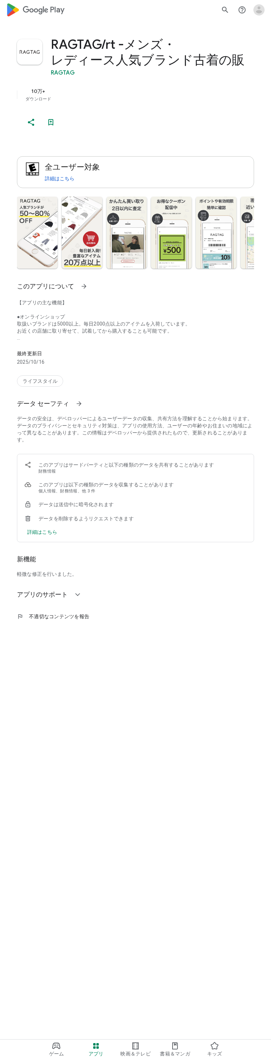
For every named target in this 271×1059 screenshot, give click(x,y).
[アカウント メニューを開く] (259, 9)
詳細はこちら (59, 178)
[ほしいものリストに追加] (50, 122)
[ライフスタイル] (40, 381)
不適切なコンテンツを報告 (53, 616)
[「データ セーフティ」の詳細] (79, 403)
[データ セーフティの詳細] (42, 531)
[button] (37, 233)
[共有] (31, 122)
